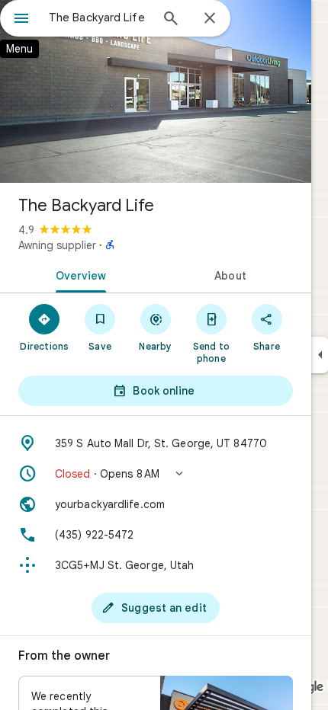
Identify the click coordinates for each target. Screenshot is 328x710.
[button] (155, 474)
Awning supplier (57, 245)
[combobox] (99, 17)
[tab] (78, 274)
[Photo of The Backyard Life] (155, 91)
